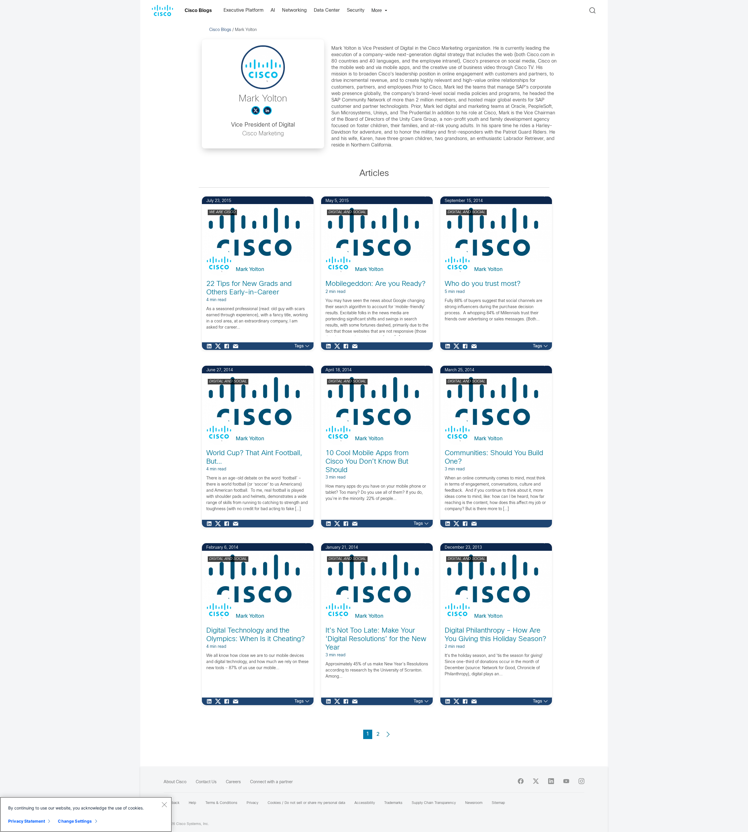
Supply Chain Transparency (434, 803)
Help (192, 803)
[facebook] (521, 781)
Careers (233, 782)
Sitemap (498, 803)
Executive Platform (244, 10)
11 (418, 195)
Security (355, 10)
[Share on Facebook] (228, 346)
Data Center (327, 10)
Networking (294, 10)
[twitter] (536, 781)
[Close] (164, 804)
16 (418, 364)
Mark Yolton (250, 269)
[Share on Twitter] (219, 346)
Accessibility (364, 803)
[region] (86, 814)
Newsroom (473, 803)
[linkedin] (551, 781)
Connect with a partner (271, 782)
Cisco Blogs (198, 10)
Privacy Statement (26, 821)
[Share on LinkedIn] (210, 346)
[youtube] (566, 781)
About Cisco (175, 782)
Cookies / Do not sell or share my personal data (306, 803)
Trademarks (393, 803)
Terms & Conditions (221, 803)
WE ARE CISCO (222, 212)
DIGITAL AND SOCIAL (347, 212)
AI (273, 10)
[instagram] (581, 781)
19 (299, 195)
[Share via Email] (237, 346)
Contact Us (206, 782)
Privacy (252, 803)
